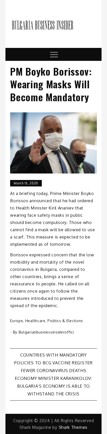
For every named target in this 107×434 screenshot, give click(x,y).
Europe (16, 321)
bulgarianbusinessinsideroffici (46, 332)
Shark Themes (73, 427)
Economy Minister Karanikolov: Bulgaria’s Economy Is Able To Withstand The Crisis (53, 386)
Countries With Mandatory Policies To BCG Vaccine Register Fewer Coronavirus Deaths (53, 362)
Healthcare (35, 321)
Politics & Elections (65, 321)
